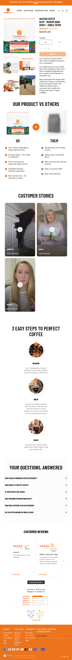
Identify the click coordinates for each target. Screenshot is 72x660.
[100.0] (30, 613)
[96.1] (39, 613)
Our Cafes (29, 633)
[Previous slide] (8, 561)
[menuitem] (19, 11)
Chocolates (8, 638)
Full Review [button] (16, 574)
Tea (5, 640)
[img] (17, 546)
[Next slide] (64, 561)
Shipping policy (32, 657)
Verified (35, 620)
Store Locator (30, 638)
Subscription (8, 633)
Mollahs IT (33, 655)
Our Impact (29, 635)
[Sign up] (66, 636)
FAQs (27, 640)
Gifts (5, 643)
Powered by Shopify (18, 655)
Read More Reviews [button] (36, 582)
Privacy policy (14, 657)
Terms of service (23, 657)
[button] (20, 229)
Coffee (6, 635)
